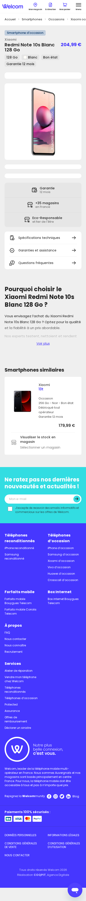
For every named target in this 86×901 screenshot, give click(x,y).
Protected (11, 704)
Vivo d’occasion (59, 567)
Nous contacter (15, 639)
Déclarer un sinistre (18, 728)
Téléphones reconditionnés (20, 538)
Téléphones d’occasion (59, 538)
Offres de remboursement (16, 719)
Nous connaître (15, 645)
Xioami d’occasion (61, 561)
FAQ (7, 632)
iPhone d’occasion (61, 548)
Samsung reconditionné (14, 556)
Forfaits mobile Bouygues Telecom (18, 601)
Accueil (10, 19)
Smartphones (32, 19)
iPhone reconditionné (19, 548)
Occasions (56, 19)
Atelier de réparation (19, 671)
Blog (75, 796)
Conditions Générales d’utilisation (64, 845)
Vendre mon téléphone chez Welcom (20, 679)
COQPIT (40, 875)
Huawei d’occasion (61, 574)
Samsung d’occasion (63, 554)
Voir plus (43, 343)
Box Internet (60, 592)
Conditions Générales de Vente (21, 845)
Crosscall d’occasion (63, 580)
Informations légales (63, 835)
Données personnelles (20, 835)
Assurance (12, 711)
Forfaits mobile (19, 592)
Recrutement (13, 652)
